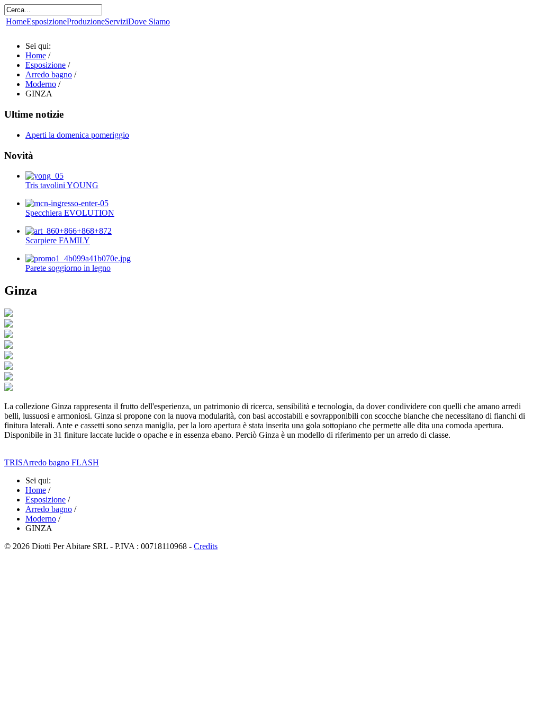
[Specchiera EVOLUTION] (67, 203)
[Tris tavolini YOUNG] (44, 175)
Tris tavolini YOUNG (61, 185)
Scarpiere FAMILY (57, 240)
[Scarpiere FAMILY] (68, 230)
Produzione (86, 21)
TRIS (13, 462)
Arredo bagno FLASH (61, 462)
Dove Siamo (149, 21)
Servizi (116, 21)
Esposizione (46, 21)
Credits (206, 546)
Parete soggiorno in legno (68, 267)
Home (16, 21)
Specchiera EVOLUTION (69, 212)
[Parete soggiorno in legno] (78, 258)
